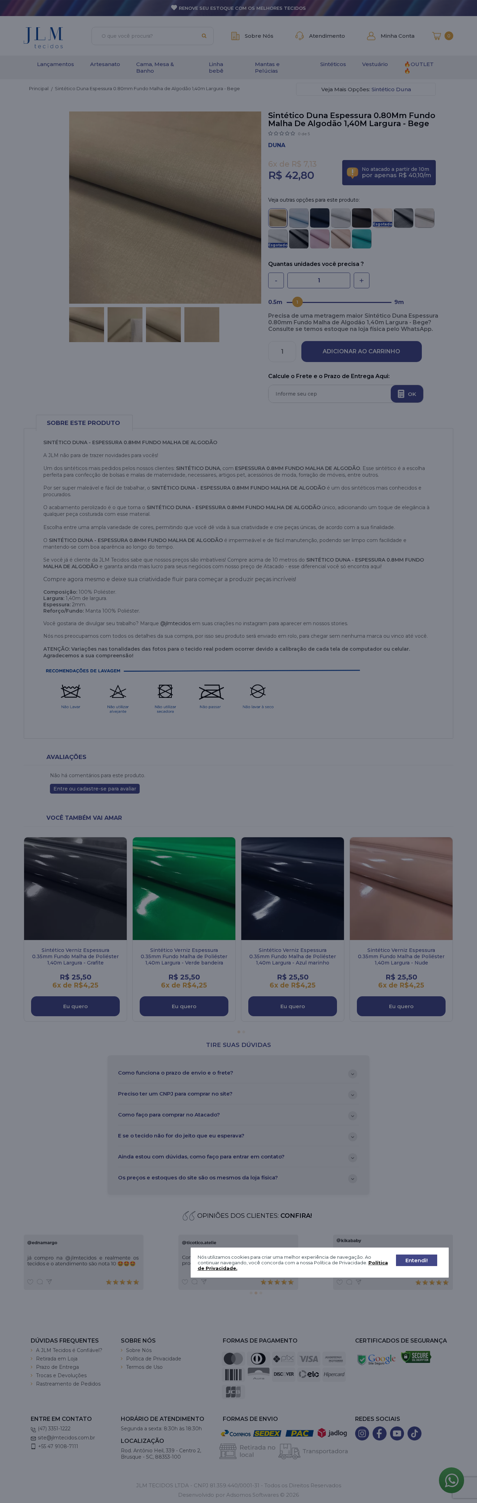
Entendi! (416, 1260)
